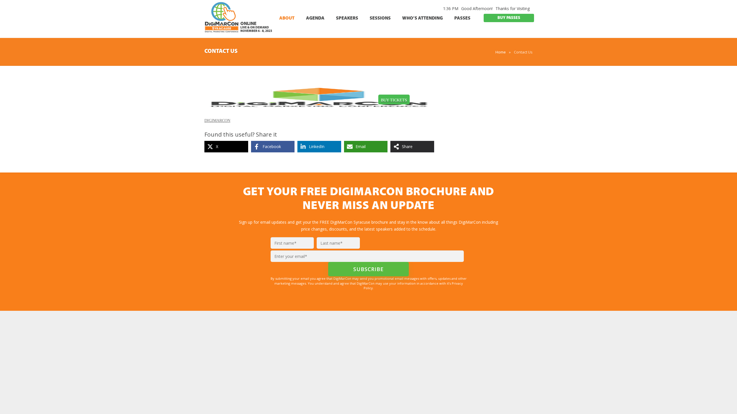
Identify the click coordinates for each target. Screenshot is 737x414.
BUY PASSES (508, 18)
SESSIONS (380, 18)
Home (500, 52)
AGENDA (315, 18)
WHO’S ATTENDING (422, 18)
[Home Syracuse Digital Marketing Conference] (221, 20)
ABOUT (287, 18)
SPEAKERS (347, 18)
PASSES (462, 18)
